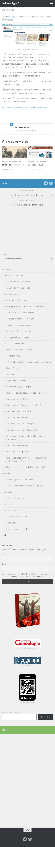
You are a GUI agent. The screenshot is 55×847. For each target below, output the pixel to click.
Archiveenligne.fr (10, 3)
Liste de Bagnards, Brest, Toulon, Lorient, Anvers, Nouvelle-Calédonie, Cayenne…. (25, 459)
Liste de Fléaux (12, 368)
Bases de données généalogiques (18, 386)
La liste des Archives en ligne (17, 300)
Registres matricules (14, 356)
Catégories (6, 254)
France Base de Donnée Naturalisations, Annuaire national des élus (25, 438)
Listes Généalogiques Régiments (21, 312)
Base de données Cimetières (17, 417)
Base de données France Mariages (20, 423)
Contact (9, 504)
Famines (11, 374)
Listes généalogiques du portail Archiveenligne (25, 306)
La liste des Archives (12, 294)
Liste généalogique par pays (19, 325)
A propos (8, 492)
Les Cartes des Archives (13, 275)
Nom (4, 554)
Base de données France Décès (19, 411)
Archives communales (15, 343)
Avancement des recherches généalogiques (25, 485)
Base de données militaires (17, 399)
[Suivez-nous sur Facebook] (46, 183)
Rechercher (45, 717)
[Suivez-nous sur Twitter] (51, 183)
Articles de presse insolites (16, 516)
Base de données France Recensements (22, 430)
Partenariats (11, 522)
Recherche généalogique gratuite (19, 479)
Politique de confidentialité (17, 529)
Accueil (7, 269)
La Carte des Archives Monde (18, 288)
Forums (7, 473)
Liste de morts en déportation (18, 451)
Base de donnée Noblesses (17, 445)
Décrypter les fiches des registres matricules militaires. (29, 362)
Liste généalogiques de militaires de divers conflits (26, 393)
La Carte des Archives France (18, 281)
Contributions (12, 510)
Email (4, 564)
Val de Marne (8, 10)
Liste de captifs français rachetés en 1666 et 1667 (25, 467)
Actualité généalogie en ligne (18, 498)
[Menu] (51, 3)
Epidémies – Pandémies (17, 380)
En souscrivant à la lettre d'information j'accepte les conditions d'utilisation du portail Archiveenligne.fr (24, 575)
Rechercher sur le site (10, 712)
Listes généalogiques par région (21, 318)
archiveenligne (11, 17)
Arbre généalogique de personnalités (21, 337)
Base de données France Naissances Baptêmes (25, 405)
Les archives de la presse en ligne (19, 331)
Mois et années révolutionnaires (19, 349)
